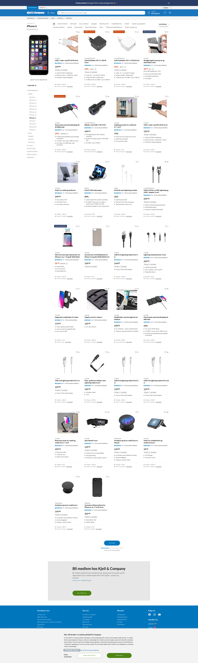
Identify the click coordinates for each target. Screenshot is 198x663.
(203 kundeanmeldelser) (130, 445)
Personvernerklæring (44, 619)
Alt (54, 24)
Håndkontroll (104, 24)
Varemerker (121, 624)
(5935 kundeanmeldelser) (131, 260)
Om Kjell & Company (89, 614)
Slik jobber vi (86, 619)
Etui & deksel (83, 24)
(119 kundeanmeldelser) (160, 322)
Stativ (101, 27)
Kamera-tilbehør (59, 27)
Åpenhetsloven (87, 624)
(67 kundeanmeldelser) (71, 130)
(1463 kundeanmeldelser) (161, 257)
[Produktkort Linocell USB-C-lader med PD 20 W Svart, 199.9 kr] (156, 107)
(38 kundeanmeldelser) (101, 320)
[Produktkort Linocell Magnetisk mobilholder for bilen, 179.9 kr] (67, 299)
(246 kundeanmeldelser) (71, 193)
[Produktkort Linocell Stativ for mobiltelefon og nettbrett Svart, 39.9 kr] (156, 423)
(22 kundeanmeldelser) (101, 193)
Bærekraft (85, 622)
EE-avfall (40, 627)
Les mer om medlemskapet (81, 580)
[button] (37, 29)
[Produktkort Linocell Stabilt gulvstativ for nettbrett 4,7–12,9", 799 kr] (126, 107)
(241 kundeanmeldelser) (101, 127)
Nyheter (120, 622)
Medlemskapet (87, 617)
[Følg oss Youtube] (159, 614)
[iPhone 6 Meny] (65, 18)
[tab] (32, 7)
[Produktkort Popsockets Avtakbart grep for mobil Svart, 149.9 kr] (67, 487)
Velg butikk (70, 86)
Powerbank (78, 27)
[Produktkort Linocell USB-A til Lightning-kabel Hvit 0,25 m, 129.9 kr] (156, 363)
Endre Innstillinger (68, 655)
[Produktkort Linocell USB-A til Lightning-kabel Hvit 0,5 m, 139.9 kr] (126, 363)
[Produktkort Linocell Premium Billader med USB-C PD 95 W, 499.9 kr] (97, 107)
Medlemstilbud (122, 619)
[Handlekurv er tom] (169, 12)
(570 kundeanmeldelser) (101, 260)
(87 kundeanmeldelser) (101, 510)
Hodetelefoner (116, 24)
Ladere (69, 27)
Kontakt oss (41, 614)
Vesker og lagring (131, 27)
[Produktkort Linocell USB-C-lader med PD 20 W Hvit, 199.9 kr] (67, 42)
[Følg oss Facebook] (149, 614)
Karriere (85, 627)
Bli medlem (81, 593)
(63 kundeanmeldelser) (130, 130)
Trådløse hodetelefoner (114, 27)
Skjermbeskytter (91, 27)
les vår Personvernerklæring (89, 650)
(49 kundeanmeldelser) (71, 320)
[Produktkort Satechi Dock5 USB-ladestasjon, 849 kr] (97, 172)
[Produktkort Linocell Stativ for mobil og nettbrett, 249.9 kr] (67, 172)
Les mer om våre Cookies (72, 650)
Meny (52, 13)
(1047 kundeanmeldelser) (72, 260)
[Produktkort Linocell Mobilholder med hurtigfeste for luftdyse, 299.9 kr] (126, 299)
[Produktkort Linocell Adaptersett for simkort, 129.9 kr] (97, 299)
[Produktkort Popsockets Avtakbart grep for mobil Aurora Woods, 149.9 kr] (126, 423)
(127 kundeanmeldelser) (160, 65)
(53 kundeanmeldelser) (101, 385)
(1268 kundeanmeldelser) (131, 322)
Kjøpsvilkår (41, 624)
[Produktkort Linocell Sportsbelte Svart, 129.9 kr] (97, 423)
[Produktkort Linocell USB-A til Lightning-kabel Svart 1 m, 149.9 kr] (126, 237)
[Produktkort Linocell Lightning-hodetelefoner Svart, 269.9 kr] (156, 237)
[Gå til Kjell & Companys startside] (36, 13)
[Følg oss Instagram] (154, 614)
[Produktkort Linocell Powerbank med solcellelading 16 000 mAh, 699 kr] (156, 299)
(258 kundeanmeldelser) (101, 65)
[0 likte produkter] (165, 12)
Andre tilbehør (63, 24)
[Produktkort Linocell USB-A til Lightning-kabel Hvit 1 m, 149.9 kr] (67, 363)
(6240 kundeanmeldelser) (72, 63)
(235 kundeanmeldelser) (160, 195)
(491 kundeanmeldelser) (101, 443)
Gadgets (94, 24)
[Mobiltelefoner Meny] (50, 18)
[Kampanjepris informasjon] (95, 69)
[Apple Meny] (56, 18)
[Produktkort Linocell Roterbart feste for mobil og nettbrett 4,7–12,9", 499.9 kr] (67, 423)
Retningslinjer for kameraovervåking (49, 622)
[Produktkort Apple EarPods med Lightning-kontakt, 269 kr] (126, 172)
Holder (126, 24)
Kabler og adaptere (138, 24)
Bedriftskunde (42, 617)
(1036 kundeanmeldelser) (161, 445)
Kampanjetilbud (122, 617)
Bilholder (73, 24)
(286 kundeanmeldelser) (130, 193)
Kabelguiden (121, 614)
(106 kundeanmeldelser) (71, 445)
